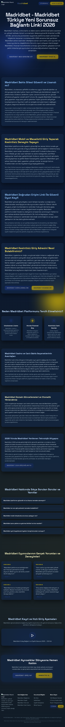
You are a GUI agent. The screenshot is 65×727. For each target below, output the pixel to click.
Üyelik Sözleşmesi (39, 703)
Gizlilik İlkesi (37, 700)
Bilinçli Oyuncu (38, 705)
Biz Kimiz (36, 698)
